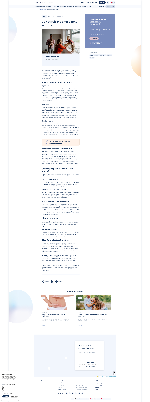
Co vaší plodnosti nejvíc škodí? (53, 59)
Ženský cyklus (102, 55)
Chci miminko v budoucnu (81, 383)
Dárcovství (60, 387)
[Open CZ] (114, 2)
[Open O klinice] (103, 6)
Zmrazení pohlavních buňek (63, 385)
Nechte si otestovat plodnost (52, 62)
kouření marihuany (69, 132)
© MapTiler (103, 376)
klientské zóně (57, 161)
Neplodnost (109, 55)
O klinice (96, 380)
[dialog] (10, 386)
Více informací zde (11, 382)
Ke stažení (97, 387)
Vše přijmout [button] (5, 396)
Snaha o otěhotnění (94, 55)
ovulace (70, 112)
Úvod (42, 9)
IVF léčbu (65, 115)
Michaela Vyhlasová (52, 16)
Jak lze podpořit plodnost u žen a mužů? (55, 61)
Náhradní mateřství (62, 389)
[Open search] (108, 2)
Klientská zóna (98, 382)
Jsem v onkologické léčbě (81, 387)
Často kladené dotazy (99, 385)
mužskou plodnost (47, 222)
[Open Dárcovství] (80, 6)
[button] (46, 281)
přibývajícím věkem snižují (62, 88)
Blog (45, 9)
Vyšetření (92, 57)
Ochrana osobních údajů (57, 398)
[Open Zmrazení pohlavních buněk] (73, 6)
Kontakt (96, 389)
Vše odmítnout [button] (13, 396)
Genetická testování (62, 383)
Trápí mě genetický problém (82, 385)
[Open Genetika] (58, 6)
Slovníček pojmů (98, 383)
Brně (72, 267)
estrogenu (74, 110)
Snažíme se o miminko (81, 382)
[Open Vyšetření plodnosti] (44, 6)
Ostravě (44, 269)
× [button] (17, 372)
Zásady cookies (67, 398)
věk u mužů (73, 95)
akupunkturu (71, 196)
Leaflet (99, 376)
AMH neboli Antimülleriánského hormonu (62, 258)
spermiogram (73, 244)
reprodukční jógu (71, 209)
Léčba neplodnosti (61, 382)
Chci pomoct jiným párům (81, 389)
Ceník (96, 391)
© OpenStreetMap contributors (110, 376)
